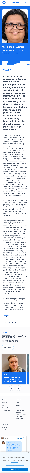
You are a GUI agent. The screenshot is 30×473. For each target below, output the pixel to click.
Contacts (4, 427)
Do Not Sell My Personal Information (15, 465)
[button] (11, 388)
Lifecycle (18, 405)
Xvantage (19, 408)
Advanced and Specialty (20, 411)
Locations (5, 430)
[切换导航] (26, 3)
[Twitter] (9, 322)
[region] (15, 462)
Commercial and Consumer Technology (21, 416)
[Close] (28, 452)
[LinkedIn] (15, 322)
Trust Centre (6, 410)
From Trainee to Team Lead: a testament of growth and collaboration (13, 379)
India (6, 317)
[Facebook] (12, 322)
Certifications (6, 408)
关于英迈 (4, 402)
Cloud (17, 402)
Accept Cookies (15, 469)
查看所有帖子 (7, 347)
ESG (3, 405)
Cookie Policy (14, 462)
